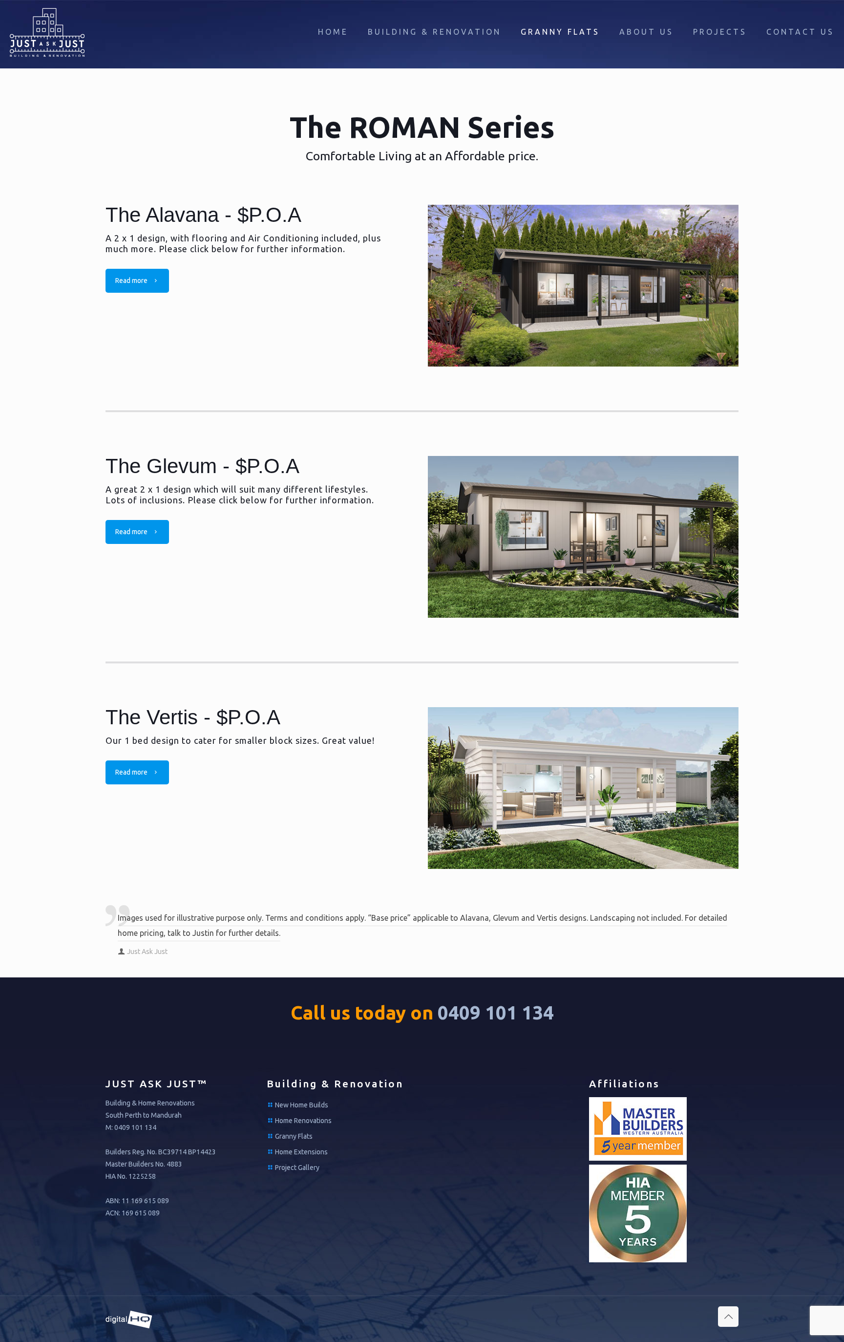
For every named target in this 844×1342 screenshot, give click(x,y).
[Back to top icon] (728, 1316)
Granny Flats (294, 1136)
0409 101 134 (496, 1012)
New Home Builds (301, 1105)
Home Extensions (301, 1152)
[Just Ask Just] (47, 32)
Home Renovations (303, 1121)
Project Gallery (297, 1167)
